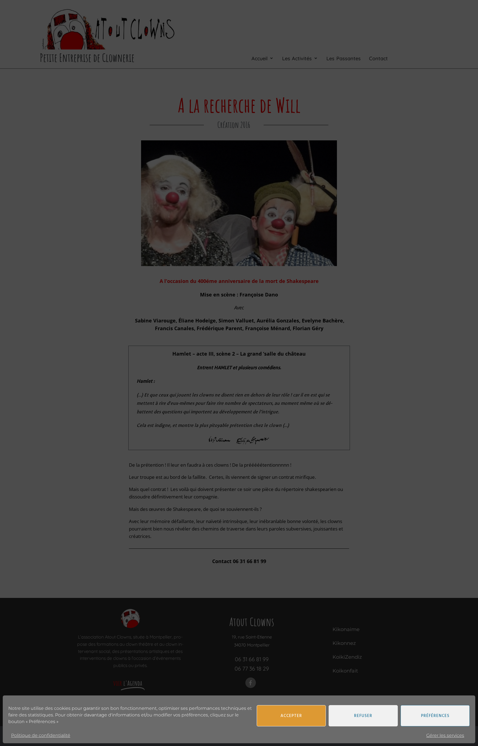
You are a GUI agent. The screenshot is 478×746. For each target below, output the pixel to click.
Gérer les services (445, 735)
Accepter (291, 716)
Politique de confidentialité (40, 735)
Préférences (435, 716)
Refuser (363, 716)
